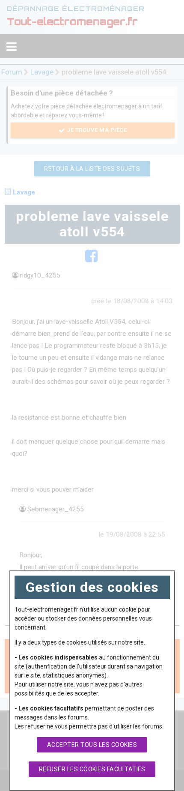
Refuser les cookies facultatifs (92, 769)
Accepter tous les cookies (92, 744)
